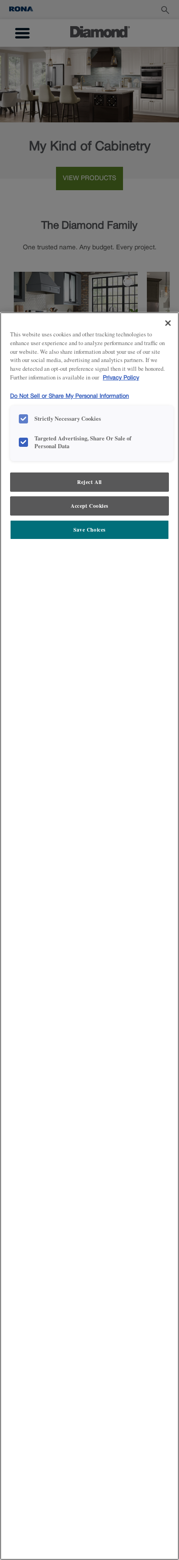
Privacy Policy (121, 377)
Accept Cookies (89, 506)
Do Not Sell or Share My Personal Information (69, 396)
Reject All (89, 482)
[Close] (168, 323)
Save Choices (89, 529)
